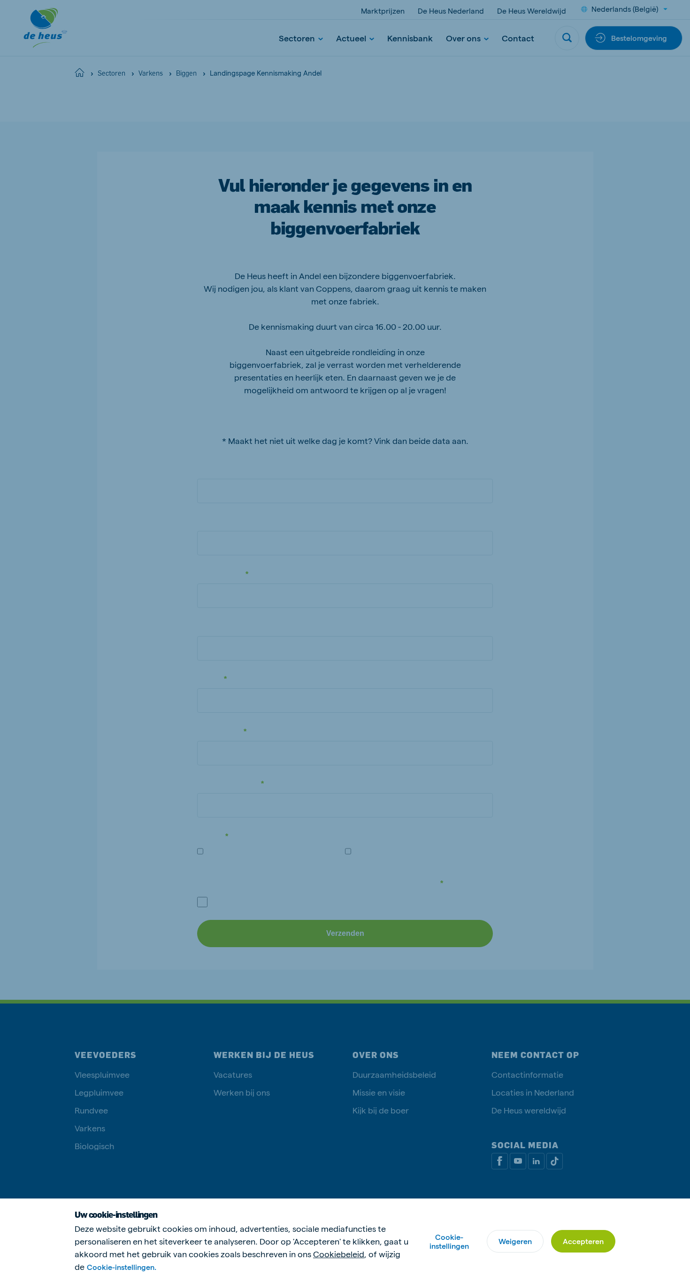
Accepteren (583, 1241)
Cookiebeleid (338, 1254)
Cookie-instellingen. (121, 1266)
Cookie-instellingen (449, 1241)
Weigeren (515, 1241)
